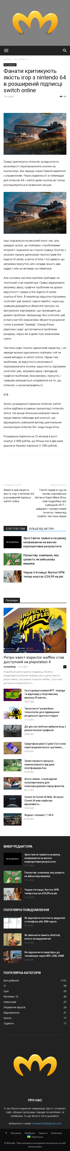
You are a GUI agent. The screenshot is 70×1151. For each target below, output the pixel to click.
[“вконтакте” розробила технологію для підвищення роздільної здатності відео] (13, 713)
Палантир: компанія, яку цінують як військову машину (41, 559)
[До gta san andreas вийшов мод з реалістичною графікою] (13, 731)
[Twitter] (15, 104)
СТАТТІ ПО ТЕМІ (15, 528)
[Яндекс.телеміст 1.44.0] (13, 819)
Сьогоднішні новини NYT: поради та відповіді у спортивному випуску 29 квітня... (44, 694)
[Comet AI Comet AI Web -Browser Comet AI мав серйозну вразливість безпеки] (13, 801)
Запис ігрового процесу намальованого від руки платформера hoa (39, 764)
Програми (16, 1133)
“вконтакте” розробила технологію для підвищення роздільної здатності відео (41, 712)
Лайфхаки (30, 1133)
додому (7, 59)
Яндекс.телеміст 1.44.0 (38, 815)
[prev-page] (6, 590)
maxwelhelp (10, 666)
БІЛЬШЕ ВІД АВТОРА (41, 528)
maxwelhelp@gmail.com (46, 1123)
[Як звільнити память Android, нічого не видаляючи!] (13, 939)
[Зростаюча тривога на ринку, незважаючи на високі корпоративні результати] (13, 542)
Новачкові (56, 1133)
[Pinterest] (23, 104)
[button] (6, 50)
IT (6, 1133)
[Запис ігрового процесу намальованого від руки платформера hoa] (13, 765)
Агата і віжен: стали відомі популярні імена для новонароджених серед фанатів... (45, 783)
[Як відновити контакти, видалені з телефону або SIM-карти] (13, 922)
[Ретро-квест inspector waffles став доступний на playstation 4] (35, 630)
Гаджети (43, 1133)
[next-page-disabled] (11, 590)
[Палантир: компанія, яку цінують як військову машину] (13, 559)
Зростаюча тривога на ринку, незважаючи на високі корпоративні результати (44, 542)
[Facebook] (7, 104)
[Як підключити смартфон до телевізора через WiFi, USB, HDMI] (13, 956)
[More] (40, 104)
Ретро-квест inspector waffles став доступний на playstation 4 (34, 659)
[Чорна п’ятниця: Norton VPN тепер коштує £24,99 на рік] (13, 576)
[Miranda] (35, 23)
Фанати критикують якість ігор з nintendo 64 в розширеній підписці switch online (19, 495)
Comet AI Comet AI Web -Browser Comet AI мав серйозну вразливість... (44, 801)
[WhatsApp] (32, 104)
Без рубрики (21, 59)
